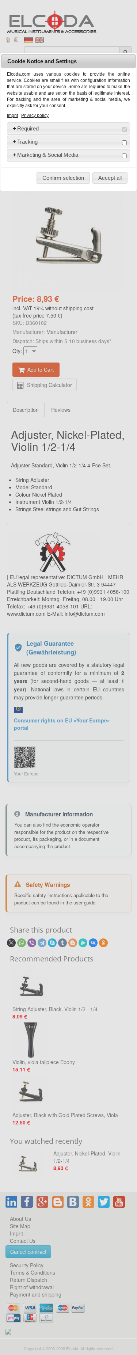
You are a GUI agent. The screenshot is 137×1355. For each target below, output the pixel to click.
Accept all (110, 178)
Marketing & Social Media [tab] (47, 155)
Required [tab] (28, 128)
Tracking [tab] (27, 141)
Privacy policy (35, 115)
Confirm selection (63, 178)
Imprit (12, 115)
